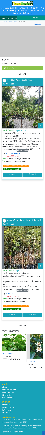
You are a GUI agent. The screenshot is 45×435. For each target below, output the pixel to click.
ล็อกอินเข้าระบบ (8, 392)
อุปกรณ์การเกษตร (8, 407)
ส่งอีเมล (12, 175)
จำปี (18, 153)
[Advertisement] (22, 41)
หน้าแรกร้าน (9, 68)
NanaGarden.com (9, 18)
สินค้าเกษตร (6, 410)
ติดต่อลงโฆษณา (8, 398)
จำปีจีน (9, 293)
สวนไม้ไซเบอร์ (13, 22)
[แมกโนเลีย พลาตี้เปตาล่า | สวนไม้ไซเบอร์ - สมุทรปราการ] (22, 247)
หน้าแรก (4, 22)
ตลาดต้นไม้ (6, 405)
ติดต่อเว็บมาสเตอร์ (9, 390)
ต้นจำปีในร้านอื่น (10, 331)
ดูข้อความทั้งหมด (22, 150)
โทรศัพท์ (32, 175)
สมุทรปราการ (21, 131)
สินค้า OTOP (6, 413)
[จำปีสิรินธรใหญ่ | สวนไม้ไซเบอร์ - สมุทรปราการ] (22, 107)
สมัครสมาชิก (6, 395)
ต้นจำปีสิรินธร (11, 153)
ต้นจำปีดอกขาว (9, 353)
